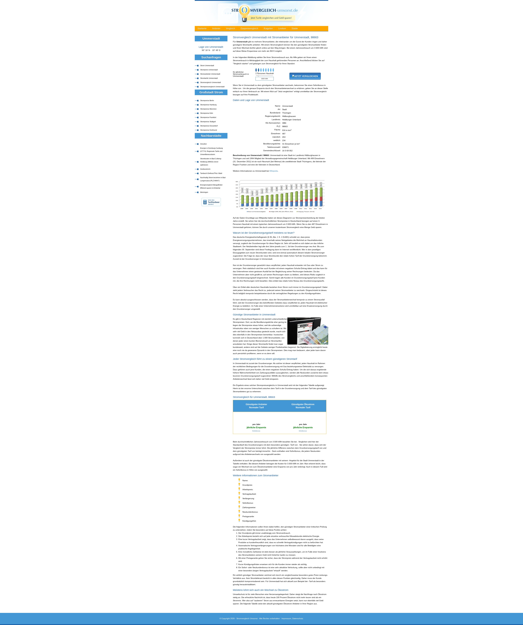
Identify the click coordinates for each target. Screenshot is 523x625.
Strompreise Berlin (207, 101)
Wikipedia (274, 171)
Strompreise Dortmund (208, 130)
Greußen (203, 144)
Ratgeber (268, 28)
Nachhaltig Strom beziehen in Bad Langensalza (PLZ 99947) (213, 179)
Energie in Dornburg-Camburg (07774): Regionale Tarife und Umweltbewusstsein (211, 151)
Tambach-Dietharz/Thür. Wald (211, 173)
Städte (295, 28)
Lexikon (282, 28)
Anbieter (216, 28)
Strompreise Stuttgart (208, 122)
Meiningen (204, 192)
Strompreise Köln (206, 113)
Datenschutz (297, 618)
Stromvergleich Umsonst (247, 618)
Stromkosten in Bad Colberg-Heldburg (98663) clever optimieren (211, 162)
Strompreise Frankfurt (208, 117)
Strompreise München (208, 109)
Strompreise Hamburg (208, 105)
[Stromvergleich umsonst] (261, 13)
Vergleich (230, 28)
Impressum (286, 618)
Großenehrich (205, 169)
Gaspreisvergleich (249, 28)
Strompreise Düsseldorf (209, 126)
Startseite (202, 28)
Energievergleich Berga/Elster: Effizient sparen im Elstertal (211, 186)
